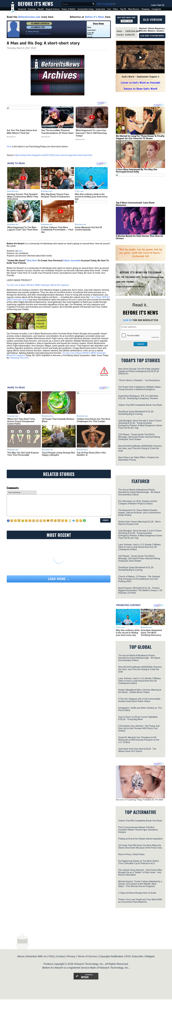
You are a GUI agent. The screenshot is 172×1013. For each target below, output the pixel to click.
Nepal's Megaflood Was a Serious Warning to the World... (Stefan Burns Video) (139, 691)
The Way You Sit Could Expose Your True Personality (23, 454)
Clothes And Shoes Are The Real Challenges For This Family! (93, 420)
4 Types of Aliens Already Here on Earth (137, 893)
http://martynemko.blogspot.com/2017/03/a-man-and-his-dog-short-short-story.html (53, 155)
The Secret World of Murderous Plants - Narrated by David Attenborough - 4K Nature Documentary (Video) (139, 492)
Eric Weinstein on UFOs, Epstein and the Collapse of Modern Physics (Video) (137, 502)
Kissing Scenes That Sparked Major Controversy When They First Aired (22, 196)
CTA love (79, 191)
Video (115, 9)
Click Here (31, 260)
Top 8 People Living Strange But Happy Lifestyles (58, 454)
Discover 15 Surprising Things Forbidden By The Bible (139, 799)
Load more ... (58, 579)
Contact (60, 956)
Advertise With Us (36, 956)
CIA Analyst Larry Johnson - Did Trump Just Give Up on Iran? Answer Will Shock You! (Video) (139, 728)
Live (109, 9)
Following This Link (19, 358)
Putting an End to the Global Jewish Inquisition (140, 839)
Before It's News (35, 3)
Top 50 (123, 9)
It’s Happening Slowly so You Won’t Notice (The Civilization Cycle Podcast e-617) (138, 862)
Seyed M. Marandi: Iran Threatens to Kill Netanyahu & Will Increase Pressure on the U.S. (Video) (138, 739)
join (20, 251)
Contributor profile (32, 34)
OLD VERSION (152, 20)
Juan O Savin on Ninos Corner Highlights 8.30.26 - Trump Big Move (138, 718)
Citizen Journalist (72, 260)
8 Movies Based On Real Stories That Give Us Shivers (139, 237)
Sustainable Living (86, 9)
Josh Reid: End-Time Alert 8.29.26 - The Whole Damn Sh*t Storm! (137, 750)
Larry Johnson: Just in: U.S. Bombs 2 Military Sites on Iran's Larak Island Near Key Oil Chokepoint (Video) (139, 547)
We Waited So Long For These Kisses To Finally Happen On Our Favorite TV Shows (140, 137)
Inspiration (100, 9)
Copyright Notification (111, 956)
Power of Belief (68, 9)
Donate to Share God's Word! (140, 88)
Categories (156, 9)
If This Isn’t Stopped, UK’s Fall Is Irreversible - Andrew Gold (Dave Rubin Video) (140, 700)
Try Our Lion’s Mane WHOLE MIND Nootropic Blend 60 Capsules (38, 285)
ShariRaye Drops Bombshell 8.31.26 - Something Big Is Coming (136, 412)
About (20, 956)
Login (153, 5)
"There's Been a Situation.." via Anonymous (139, 380)
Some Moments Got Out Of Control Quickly (88, 228)
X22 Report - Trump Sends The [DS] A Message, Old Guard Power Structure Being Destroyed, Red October (139, 436)
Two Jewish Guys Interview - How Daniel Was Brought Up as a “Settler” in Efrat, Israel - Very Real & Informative (140, 872)
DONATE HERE (127, 21)
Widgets (150, 956)
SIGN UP (127, 320)
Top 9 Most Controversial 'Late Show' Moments (135, 204)
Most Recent (133, 9)
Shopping (145, 9)
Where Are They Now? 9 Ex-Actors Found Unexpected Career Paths (21, 421)
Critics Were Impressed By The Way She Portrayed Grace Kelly (136, 170)
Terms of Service (87, 956)
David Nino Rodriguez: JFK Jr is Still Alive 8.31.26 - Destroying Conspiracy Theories (138, 397)
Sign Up (160, 5)
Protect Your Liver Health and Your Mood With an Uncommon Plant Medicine (140, 900)
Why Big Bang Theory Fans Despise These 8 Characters (55, 195)
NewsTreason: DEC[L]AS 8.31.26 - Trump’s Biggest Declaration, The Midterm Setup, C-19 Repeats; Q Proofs (140, 590)
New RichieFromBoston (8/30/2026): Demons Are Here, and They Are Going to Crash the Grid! (140, 448)
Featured (22, 9)
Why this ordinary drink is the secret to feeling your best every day (91, 196)
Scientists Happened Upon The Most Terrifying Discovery (151, 632)
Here (9, 146)
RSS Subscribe (134, 956)
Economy (32, 9)
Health (41, 9)
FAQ (51, 956)
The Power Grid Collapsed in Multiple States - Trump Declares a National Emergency (140, 388)
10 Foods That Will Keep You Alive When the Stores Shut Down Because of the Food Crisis (140, 846)
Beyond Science (53, 9)
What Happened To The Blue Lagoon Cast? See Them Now (22, 228)
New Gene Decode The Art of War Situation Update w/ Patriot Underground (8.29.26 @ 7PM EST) (139, 371)
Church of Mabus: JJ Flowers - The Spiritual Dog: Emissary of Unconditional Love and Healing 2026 (139, 578)
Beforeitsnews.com (29, 16)
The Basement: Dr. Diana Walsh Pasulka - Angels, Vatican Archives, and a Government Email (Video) (139, 512)
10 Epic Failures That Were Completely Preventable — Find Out (57, 229)
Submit (140, 344)
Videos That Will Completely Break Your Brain (140, 405)
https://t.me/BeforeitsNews (130, 286)
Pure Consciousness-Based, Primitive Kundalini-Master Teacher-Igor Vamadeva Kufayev (138, 829)
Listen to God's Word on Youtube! (140, 82)
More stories (45, 34)
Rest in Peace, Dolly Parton (131, 854)
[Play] (140, 57)
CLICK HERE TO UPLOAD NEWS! (152, 36)
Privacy (71, 956)
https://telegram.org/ (153, 277)
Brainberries (13, 191)
